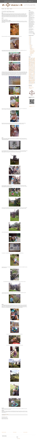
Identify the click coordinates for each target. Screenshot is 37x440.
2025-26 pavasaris (32, 71)
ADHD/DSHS (33, 72)
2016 (29, 44)
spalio (30, 46)
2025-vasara (30, 72)
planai (29, 82)
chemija (33, 74)
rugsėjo (31, 47)
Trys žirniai (30, 88)
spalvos (33, 83)
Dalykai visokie (30, 86)
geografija (33, 76)
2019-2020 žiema (32, 64)
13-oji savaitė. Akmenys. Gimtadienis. (32, 49)
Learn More (30, 1)
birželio (30, 55)
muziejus (34, 81)
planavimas (32, 82)
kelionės (30, 77)
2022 (29, 39)
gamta (29, 76)
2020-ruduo (30, 65)
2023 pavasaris (30, 68)
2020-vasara (33, 65)
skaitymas (31, 83)
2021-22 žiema (31, 66)
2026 (29, 36)
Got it (32, 1)
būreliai (31, 74)
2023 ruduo (34, 68)
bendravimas (30, 73)
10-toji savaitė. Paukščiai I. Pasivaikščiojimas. (32, 51)
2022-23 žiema (32, 67)
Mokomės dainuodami (32, 80)
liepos (30, 54)
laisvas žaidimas (30, 78)
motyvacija (32, 81)
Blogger (19, 438)
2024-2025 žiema (32, 69)
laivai (33, 78)
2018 (29, 42)
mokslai (29, 81)
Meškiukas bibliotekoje (31, 87)
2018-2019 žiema (31, 62)
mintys (34, 79)
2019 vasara (31, 63)
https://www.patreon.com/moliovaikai (32, 106)
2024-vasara (30, 70)
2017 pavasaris (33, 59)
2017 (29, 43)
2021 (29, 40)
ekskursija (33, 75)
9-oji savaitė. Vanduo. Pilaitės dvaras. (32, 53)
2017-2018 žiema (33, 60)
